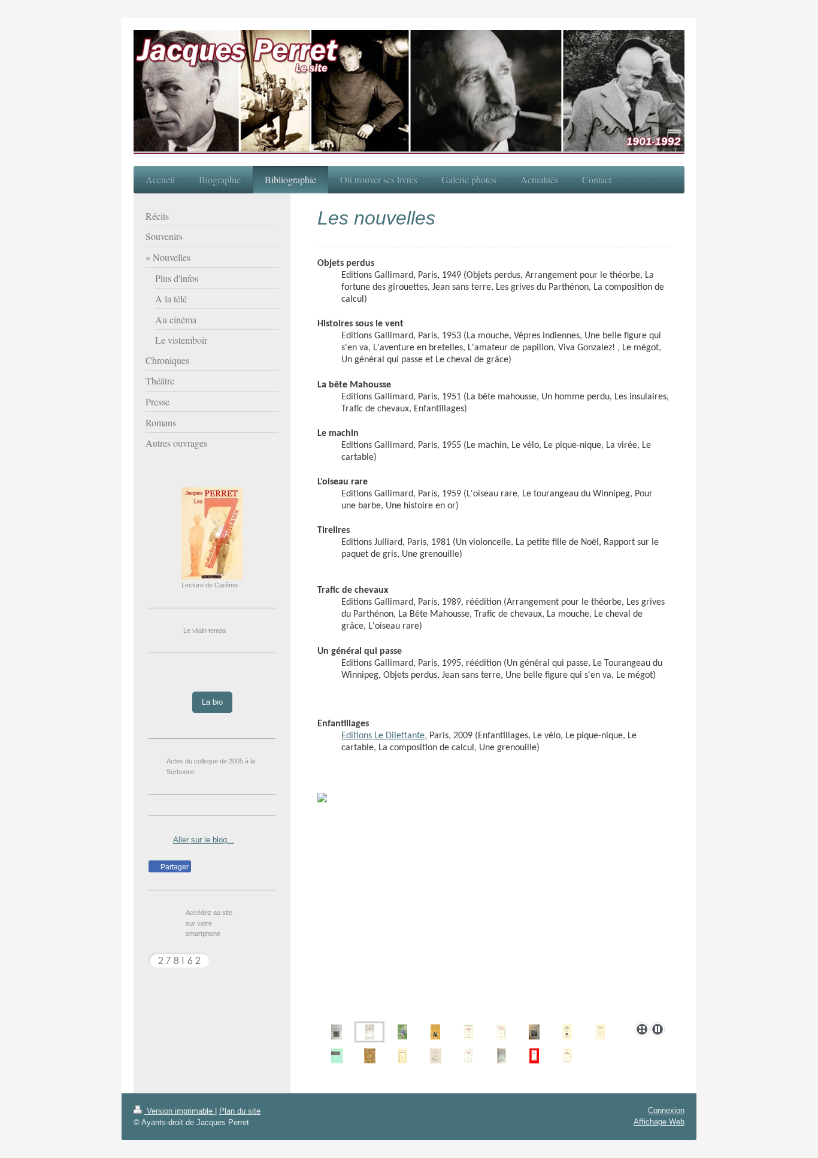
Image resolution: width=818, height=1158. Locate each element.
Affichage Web (659, 1121)
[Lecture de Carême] (212, 533)
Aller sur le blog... (203, 839)
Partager (174, 867)
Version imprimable (179, 1111)
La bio (212, 702)
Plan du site (239, 1111)
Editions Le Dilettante (383, 736)
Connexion (666, 1110)
